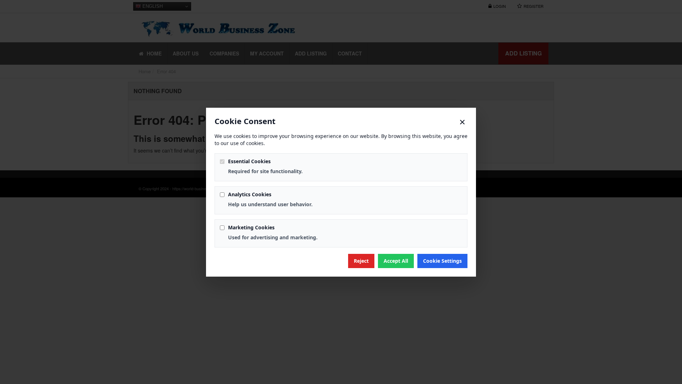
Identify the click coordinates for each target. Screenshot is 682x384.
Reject (361, 260)
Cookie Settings (442, 260)
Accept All (396, 260)
